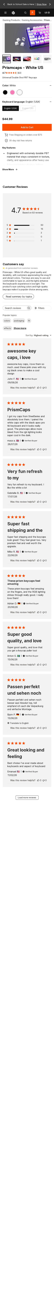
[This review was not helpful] (43, 387)
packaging (19, 320)
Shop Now (42, 4)
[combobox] (38, 335)
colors (7, 320)
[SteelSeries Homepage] (13, 12)
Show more (20, 328)
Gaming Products (11, 20)
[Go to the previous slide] (4, 4)
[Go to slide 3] (27, 59)
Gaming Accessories (32, 20)
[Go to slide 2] (17, 59)
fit (29, 320)
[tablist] (25, 13)
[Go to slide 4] (37, 59)
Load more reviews (27, 797)
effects (7, 328)
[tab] (25, 13)
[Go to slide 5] (47, 59)
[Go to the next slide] (50, 4)
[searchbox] (14, 308)
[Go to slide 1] (6, 59)
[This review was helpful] (38, 387)
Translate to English (19, 723)
